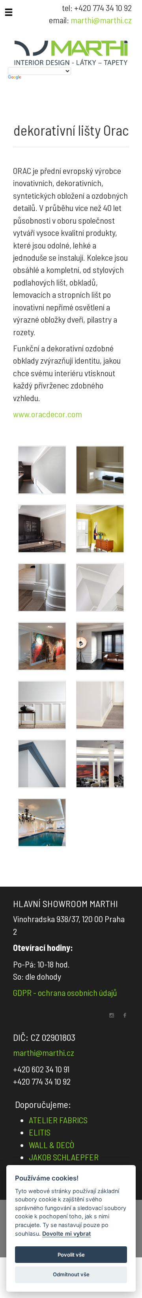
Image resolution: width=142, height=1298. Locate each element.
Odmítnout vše (71, 1274)
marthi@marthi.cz (101, 20)
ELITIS (39, 1132)
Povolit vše (71, 1254)
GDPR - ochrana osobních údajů (65, 992)
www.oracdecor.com (47, 414)
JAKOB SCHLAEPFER (64, 1157)
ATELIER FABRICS (58, 1120)
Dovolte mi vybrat (66, 1233)
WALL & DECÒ (51, 1144)
